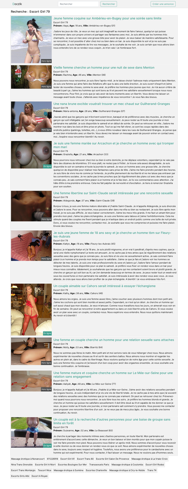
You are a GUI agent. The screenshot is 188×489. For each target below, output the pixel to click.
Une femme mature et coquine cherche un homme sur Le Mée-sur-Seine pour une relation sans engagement (113, 374)
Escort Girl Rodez (155, 464)
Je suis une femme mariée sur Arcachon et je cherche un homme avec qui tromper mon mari (113, 145)
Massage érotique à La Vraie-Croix (150, 458)
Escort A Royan (40, 476)
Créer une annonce (163, 3)
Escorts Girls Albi (20, 476)
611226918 (52, 458)
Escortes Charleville (96, 470)
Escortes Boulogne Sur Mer (72, 464)
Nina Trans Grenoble (22, 464)
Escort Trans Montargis (23, 470)
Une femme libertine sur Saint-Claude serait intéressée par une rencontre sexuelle (113, 193)
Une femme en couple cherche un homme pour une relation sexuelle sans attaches (113, 340)
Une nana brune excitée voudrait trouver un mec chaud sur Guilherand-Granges (111, 104)
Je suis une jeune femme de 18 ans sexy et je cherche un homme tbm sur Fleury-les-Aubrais (112, 234)
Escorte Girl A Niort (45, 464)
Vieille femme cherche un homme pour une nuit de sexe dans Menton (103, 67)
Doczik (17, 4)
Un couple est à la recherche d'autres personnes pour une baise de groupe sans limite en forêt (111, 421)
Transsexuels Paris (99, 464)
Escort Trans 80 (85, 458)
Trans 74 (151, 470)
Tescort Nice (44, 470)
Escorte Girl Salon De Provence (112, 458)
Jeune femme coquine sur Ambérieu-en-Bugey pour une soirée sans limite (107, 18)
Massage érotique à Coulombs (127, 464)
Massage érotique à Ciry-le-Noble (127, 470)
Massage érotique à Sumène (68, 470)
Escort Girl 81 (68, 458)
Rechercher (109, 3)
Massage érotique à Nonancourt (28, 458)
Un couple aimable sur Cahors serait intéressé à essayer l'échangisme (104, 286)
